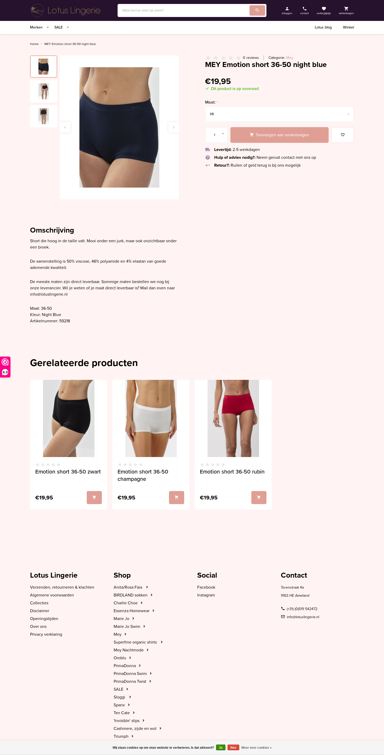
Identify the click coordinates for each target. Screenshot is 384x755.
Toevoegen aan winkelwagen (282, 135)
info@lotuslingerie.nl (303, 617)
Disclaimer (39, 610)
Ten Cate (122, 712)
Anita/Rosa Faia (128, 587)
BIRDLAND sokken (131, 595)
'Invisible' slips (126, 720)
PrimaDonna (125, 665)
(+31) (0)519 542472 (302, 609)
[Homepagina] (66, 10)
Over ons (38, 626)
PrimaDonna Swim (130, 673)
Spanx (119, 705)
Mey (289, 57)
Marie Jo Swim (127, 626)
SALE (59, 27)
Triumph (121, 736)
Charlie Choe (126, 603)
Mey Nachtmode (129, 650)
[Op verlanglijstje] (342, 135)
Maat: (211, 102)
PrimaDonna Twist (130, 681)
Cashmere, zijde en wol (135, 728)
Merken (37, 27)
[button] (173, 127)
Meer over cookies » (256, 748)
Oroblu (120, 658)
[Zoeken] (257, 10)
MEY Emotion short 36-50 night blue (70, 44)
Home (34, 44)
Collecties (39, 603)
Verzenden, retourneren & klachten (62, 587)
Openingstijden (44, 618)
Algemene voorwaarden (52, 595)
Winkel (348, 27)
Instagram (206, 595)
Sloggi (120, 697)
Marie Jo (121, 618)
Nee (233, 748)
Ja (221, 748)
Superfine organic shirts (136, 642)
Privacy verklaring (46, 634)
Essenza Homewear (131, 610)
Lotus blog (323, 27)
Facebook (206, 587)
